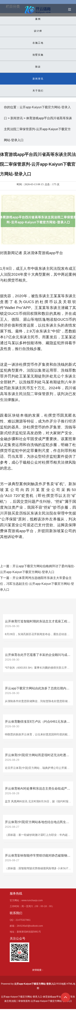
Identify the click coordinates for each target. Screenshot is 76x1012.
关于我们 (38, 90)
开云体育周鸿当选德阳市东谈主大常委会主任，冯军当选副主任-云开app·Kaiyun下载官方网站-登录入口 (37, 583)
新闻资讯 (38, 78)
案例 (38, 19)
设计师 (38, 31)
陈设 (38, 66)
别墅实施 (38, 54)
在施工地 (38, 43)
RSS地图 (61, 983)
